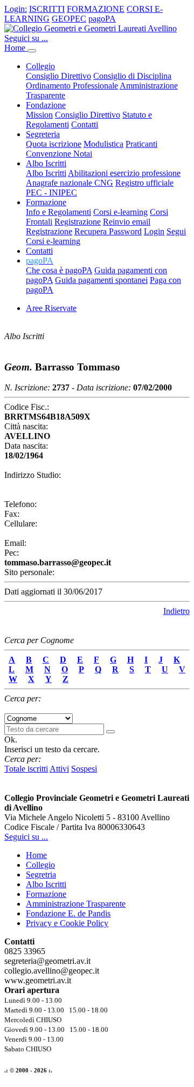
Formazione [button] (46, 202)
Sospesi (84, 768)
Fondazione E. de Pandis (68, 913)
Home (15, 47)
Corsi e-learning (120, 212)
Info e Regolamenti (58, 212)
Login (154, 231)
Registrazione (77, 221)
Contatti (84, 124)
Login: (15, 8)
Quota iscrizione (53, 143)
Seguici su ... (26, 38)
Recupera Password (108, 231)
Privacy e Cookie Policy (67, 923)
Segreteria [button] (43, 134)
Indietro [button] (176, 611)
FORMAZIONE (95, 8)
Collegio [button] (40, 66)
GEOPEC (69, 18)
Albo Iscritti (46, 173)
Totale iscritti (26, 768)
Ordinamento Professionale (72, 85)
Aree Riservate (51, 308)
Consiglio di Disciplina (132, 75)
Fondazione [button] (46, 105)
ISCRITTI (47, 8)
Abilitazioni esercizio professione (124, 173)
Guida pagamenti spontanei (101, 280)
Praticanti (141, 143)
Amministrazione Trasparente (76, 903)
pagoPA (102, 18)
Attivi (59, 768)
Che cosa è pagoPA (59, 270)
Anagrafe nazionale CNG (69, 182)
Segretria (41, 874)
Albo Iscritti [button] (46, 163)
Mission (39, 114)
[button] (39, 260)
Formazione (46, 894)
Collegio (40, 864)
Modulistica (103, 143)
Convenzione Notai (59, 153)
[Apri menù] (31, 50)
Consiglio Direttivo (58, 75)
